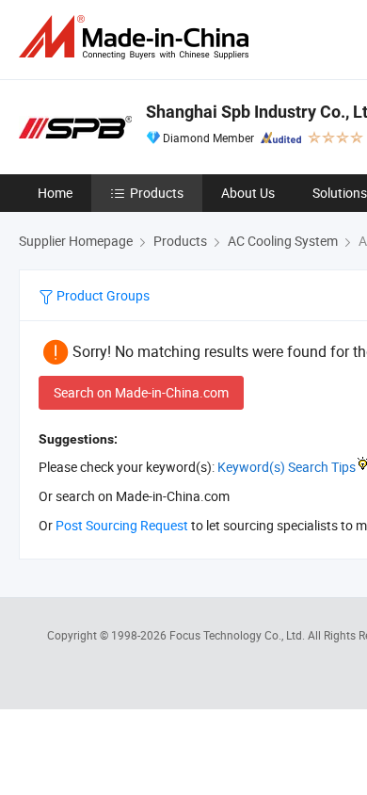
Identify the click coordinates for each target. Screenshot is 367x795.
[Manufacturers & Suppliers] (137, 37)
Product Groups (102, 295)
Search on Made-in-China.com (141, 392)
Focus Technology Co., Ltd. (238, 634)
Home (55, 193)
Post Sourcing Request (122, 525)
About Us (248, 193)
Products (157, 193)
